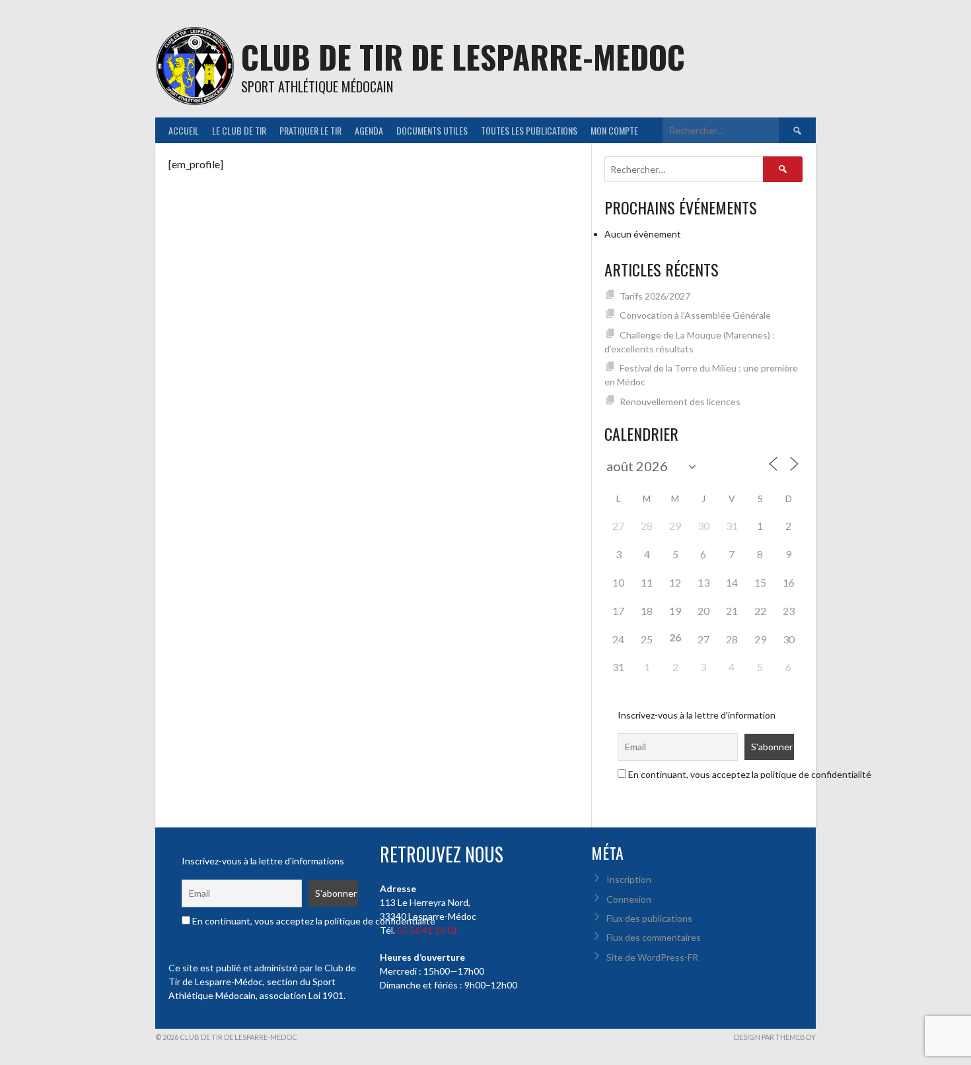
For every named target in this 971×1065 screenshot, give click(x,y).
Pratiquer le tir (310, 130)
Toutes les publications (529, 130)
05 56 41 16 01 (427, 930)
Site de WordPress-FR (652, 957)
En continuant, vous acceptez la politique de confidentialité (748, 774)
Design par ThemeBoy (775, 1037)
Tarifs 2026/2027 (655, 296)
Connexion (628, 899)
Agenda (369, 130)
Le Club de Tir (239, 130)
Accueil (183, 130)
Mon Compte (614, 130)
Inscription (628, 879)
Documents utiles (432, 130)
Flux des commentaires (653, 937)
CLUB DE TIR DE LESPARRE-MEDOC (463, 56)
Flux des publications (649, 918)
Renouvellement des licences (680, 401)
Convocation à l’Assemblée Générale (695, 315)
